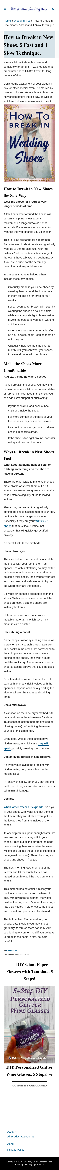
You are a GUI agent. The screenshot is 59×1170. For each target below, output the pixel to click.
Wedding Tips (22, 20)
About (10, 1143)
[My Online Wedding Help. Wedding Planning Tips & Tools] (29, 9)
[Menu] (5, 9)
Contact (12, 1132)
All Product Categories (20, 1136)
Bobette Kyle (11, 950)
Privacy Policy (15, 1149)
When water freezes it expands (23, 807)
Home (7, 20)
